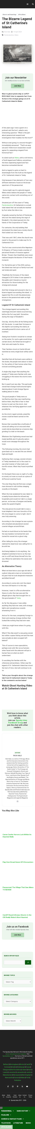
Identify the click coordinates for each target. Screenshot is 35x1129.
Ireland (24, 1070)
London (28, 1072)
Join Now (17, 86)
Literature (18, 1123)
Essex (28, 1067)
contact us (24, 1096)
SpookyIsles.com (8, 1056)
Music (28, 1123)
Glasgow (6, 1070)
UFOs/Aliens (22, 14)
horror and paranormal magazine (16, 1054)
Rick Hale (7, 32)
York (27, 1078)
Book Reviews (15, 1096)
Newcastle (9, 1078)
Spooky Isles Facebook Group (17, 721)
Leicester (12, 1072)
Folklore (5, 1115)
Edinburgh (21, 1067)
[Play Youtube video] (17, 701)
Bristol (22, 1064)
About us (3, 1096)
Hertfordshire (16, 1070)
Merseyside (17, 1075)
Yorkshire (17, 1080)
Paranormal (6, 1111)
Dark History (22, 1111)
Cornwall (7, 1067)
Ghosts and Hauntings (9, 14)
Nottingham (26, 1075)
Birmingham (14, 1064)
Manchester (7, 1075)
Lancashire (21, 1072)
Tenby (18, 598)
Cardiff (28, 1064)
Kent (29, 1070)
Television (5, 1123)
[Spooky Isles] (12, 4)
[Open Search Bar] (33, 4)
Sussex (16, 1078)
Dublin (14, 1067)
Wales (16, 35)
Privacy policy (30, 1096)
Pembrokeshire (9, 35)
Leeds (5, 1072)
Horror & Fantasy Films (11, 1119)
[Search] (28, 962)
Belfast (6, 1064)
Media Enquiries (8, 1096)
